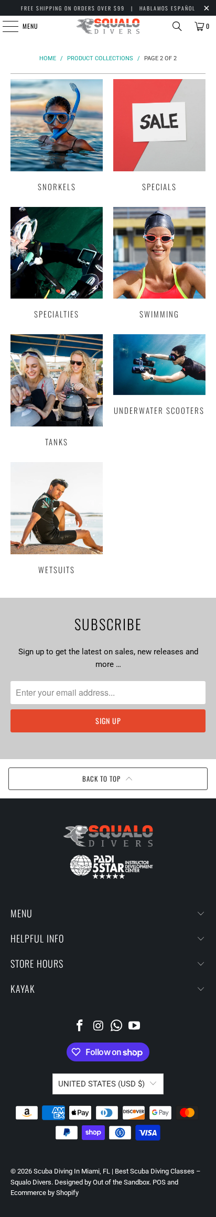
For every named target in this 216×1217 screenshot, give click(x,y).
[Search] (177, 26)
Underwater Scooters (159, 374)
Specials (159, 135)
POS (159, 1182)
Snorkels (56, 135)
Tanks (56, 390)
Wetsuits (56, 518)
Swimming (159, 263)
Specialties (56, 263)
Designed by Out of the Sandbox (102, 1182)
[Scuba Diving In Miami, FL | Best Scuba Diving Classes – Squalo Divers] (108, 26)
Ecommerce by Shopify (44, 1193)
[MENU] (4, 26)
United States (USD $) (101, 1084)
